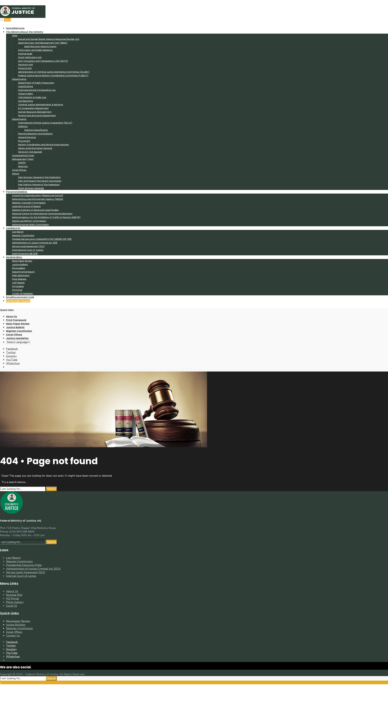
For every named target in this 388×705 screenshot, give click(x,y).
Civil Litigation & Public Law (32, 97)
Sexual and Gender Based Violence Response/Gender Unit (48, 39)
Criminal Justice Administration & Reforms (40, 104)
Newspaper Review (18, 621)
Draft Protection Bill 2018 (25, 253)
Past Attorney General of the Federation (39, 177)
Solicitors (23, 126)
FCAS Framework (16, 320)
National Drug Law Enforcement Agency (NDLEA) (37, 199)
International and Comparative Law (37, 90)
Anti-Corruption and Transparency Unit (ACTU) (43, 61)
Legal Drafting (25, 86)
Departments (19, 79)
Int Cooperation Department (33, 108)
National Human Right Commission (30, 224)
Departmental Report (23, 271)
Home (15, 28)
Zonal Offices (19, 170)
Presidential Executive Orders (41, 239)
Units (14, 35)
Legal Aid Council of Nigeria (26, 206)
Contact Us (13, 635)
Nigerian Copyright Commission (29, 202)
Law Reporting (25, 101)
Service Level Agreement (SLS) (28, 246)
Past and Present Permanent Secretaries (39, 180)
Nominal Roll (14, 595)
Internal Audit (25, 53)
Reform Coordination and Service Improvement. (43, 144)
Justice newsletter (17, 338)
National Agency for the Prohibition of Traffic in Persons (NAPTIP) (46, 217)
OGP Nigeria (18, 282)
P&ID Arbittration (21, 275)
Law (13, 228)
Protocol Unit (25, 68)
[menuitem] (197, 110)
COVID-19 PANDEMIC (22, 293)
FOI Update (18, 286)
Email (20, 297)
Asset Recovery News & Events (40, 46)
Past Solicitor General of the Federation (39, 184)
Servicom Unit (25, 64)
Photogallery (18, 268)
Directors (23, 166)
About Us (11, 316)
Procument (24, 141)
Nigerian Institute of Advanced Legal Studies (35, 210)
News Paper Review (22, 260)
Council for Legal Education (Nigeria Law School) (37, 195)
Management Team (23, 159)
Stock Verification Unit (30, 57)
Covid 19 (11, 606)
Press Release (19, 279)
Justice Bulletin (20, 264)
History (15, 173)
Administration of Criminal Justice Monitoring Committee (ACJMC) (53, 71)
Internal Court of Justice (21, 576)
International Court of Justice (27, 250)
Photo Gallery (15, 602)
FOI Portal (17, 290)
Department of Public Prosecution (36, 82)
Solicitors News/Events (36, 130)
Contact (18, 300)
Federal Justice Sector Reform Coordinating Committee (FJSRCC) (53, 75)
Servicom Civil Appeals (30, 151)
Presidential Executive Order (24, 565)
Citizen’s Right (25, 93)
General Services (27, 137)
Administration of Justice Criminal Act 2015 (34, 242)
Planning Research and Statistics (35, 133)
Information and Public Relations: (35, 50)
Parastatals (16, 191)
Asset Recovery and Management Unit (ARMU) (42, 42)
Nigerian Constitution (23, 235)
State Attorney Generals (31, 188)
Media (14, 257)
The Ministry (24, 31)
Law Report (18, 231)
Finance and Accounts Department (37, 115)
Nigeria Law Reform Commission (29, 220)
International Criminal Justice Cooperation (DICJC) (45, 122)
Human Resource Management (35, 111)
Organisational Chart (23, 155)
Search (51, 489)
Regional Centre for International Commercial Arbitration (42, 213)
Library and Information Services (35, 148)
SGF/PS (22, 162)
